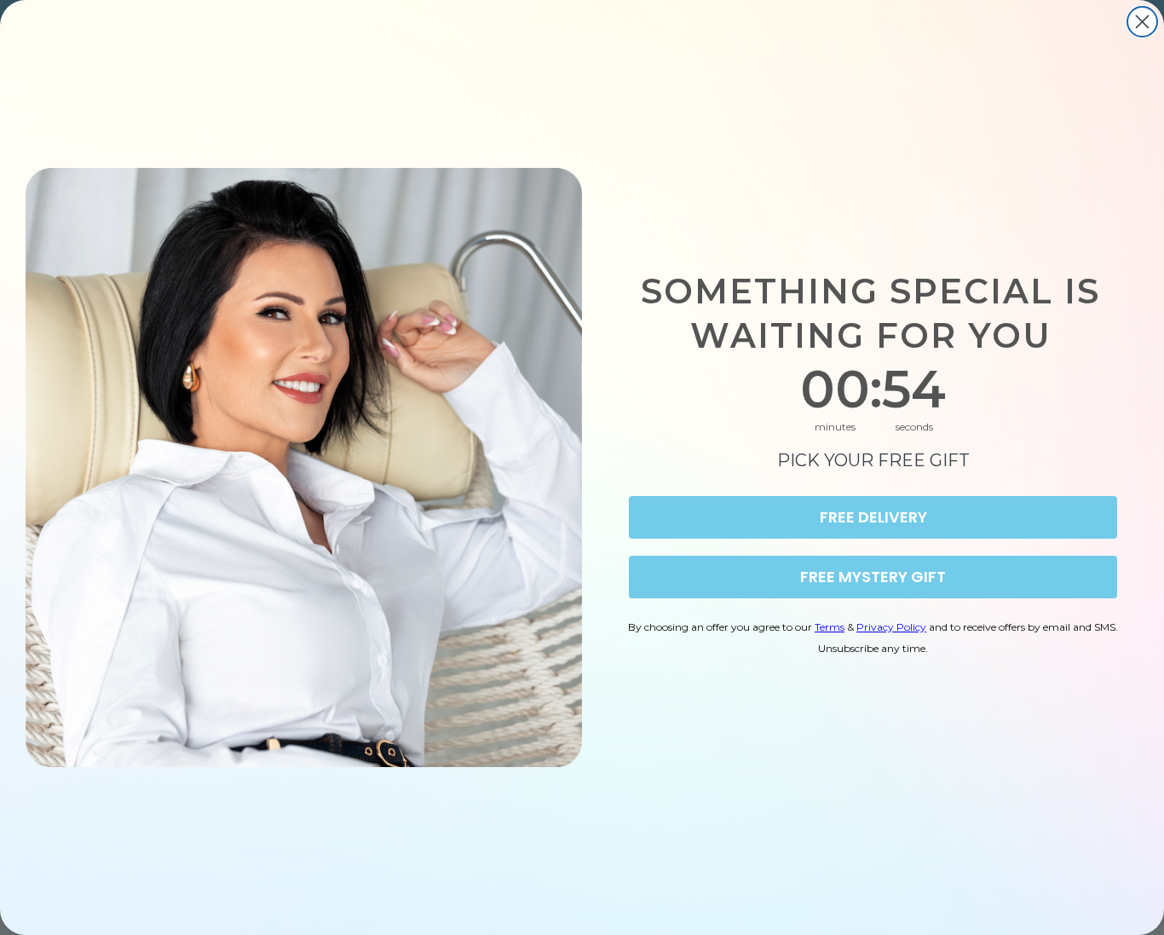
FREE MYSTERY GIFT (873, 576)
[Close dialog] (1142, 22)
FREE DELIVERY (873, 517)
